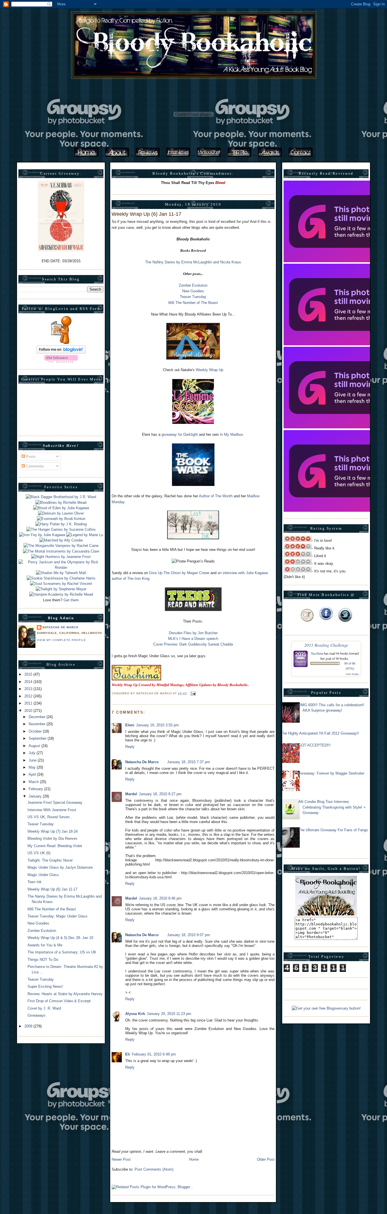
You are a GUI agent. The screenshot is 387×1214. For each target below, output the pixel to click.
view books (352, 674)
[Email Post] (192, 693)
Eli (127, 1054)
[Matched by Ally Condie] (61, 540)
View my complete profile (61, 640)
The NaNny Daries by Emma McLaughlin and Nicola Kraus (193, 262)
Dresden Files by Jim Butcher (193, 633)
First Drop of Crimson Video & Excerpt (59, 1001)
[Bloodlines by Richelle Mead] (60, 502)
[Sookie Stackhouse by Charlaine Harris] (61, 578)
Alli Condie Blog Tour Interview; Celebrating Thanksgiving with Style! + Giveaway (332, 807)
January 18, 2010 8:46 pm (160, 898)
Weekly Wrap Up (209, 370)
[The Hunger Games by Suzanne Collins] (61, 529)
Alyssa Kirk (135, 1014)
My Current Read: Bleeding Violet (54, 846)
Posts (30, 456)
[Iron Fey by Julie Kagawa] (42, 535)
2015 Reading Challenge (326, 645)
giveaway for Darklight (179, 434)
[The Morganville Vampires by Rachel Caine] (61, 545)
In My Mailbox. (232, 434)
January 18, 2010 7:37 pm (188, 762)
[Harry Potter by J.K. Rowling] (61, 524)
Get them (71, 600)
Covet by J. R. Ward (44, 1008)
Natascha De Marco (60, 627)
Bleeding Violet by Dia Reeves (52, 838)
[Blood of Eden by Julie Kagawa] (61, 508)
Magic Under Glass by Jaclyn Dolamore (60, 867)
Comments (34, 466)
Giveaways (36, 1015)
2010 (28, 710)
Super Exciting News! (45, 986)
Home (194, 1159)
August (35, 746)
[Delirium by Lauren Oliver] (61, 513)
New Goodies (38, 923)
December (37, 717)
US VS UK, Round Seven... (50, 817)
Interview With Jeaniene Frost (51, 810)
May (33, 767)
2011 (28, 703)
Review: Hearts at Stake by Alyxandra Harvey (65, 994)
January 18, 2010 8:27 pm (160, 794)
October (36, 731)
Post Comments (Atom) (154, 1169)
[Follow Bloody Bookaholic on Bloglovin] (61, 352)
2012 (28, 696)
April (33, 774)
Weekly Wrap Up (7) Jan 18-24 (52, 831)
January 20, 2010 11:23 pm (169, 1014)
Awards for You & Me (44, 945)
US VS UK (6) (38, 853)
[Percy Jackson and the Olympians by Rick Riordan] (60, 567)
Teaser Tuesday (40, 824)
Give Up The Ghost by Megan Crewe (179, 573)
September (38, 738)
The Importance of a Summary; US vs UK (61, 952)
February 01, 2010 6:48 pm (154, 1054)
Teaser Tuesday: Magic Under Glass (57, 916)
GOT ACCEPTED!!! (314, 745)
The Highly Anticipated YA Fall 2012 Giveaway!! (320, 733)
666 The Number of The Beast (193, 303)
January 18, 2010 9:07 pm (188, 935)
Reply (130, 747)
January (36, 796)
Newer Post (121, 1159)
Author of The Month (216, 496)
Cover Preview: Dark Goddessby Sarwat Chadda (193, 644)
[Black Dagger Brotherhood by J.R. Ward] (61, 497)
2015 (28, 674)
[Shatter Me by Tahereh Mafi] (61, 573)
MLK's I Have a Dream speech (193, 638)
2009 (28, 1026)
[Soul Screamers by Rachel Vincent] (61, 583)
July (33, 753)
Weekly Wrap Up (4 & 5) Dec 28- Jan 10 (60, 938)
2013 (28, 689)
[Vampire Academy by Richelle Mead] (61, 594)
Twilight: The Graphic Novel (50, 860)
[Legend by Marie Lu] (84, 535)
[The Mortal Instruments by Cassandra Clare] (61, 551)
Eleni (129, 725)
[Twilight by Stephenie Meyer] (61, 589)
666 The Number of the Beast (51, 909)
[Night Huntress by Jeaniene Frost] (61, 557)
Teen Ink (34, 882)
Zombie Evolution (41, 931)
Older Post (266, 1159)
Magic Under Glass (43, 875)
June (33, 760)
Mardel (131, 794)
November (37, 724)
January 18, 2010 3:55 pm (157, 725)
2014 (28, 682)
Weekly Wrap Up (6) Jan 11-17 (52, 889)
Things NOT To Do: (43, 959)
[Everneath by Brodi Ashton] (61, 519)
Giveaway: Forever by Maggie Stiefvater (331, 773)
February (36, 789)
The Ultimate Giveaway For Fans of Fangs (333, 830)
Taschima (317, 653)
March (34, 782)
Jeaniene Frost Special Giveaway (54, 802)
